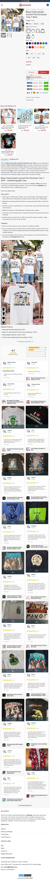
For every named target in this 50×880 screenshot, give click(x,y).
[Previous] (3, 20)
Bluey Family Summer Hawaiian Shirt (23, 127)
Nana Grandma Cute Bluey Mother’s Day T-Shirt (7, 127)
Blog (2, 845)
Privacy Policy (4, 834)
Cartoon (33, 97)
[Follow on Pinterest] (27, 1)
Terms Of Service (5, 837)
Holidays (33, 10)
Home (27, 10)
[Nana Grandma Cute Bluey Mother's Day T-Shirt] (8, 116)
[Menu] (2, 5)
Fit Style (28, 20)
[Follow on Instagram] (22, 1)
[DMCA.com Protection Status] (25, 875)
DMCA (2, 848)
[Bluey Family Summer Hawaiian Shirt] (25, 116)
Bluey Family (30, 100)
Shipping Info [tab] (14, 159)
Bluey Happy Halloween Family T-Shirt (14, 335)
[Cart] (48, 5)
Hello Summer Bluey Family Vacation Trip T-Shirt (41, 127)
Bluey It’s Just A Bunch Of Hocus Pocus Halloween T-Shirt (19, 332)
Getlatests (40, 185)
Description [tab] (5, 159)
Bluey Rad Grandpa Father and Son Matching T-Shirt (7, 152)
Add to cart (32, 72)
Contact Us (4, 851)
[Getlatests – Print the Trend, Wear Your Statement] (25, 5)
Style (27, 26)
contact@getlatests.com (16, 237)
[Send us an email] (25, 1)
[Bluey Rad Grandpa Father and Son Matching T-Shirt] (8, 140)
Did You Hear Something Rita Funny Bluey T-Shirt (17, 337)
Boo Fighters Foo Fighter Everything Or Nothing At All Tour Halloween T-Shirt (15, 402)
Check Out (43, 72)
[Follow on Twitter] (24, 1)
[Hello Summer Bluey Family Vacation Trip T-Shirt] (41, 116)
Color (27, 40)
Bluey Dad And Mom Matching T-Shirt (13, 329)
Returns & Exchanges (6, 831)
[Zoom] (2, 29)
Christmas (40, 10)
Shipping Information (6, 854)
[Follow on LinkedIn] (28, 1)
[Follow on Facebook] (21, 1)
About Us (3, 829)
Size (27, 50)
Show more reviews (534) (25, 805)
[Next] (22, 20)
